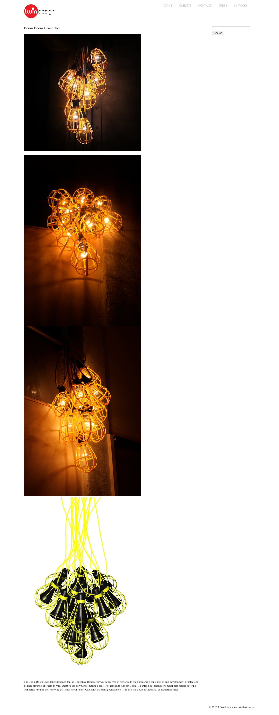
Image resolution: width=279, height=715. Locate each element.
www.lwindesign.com (243, 707)
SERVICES (241, 5)
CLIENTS (185, 5)
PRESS (223, 5)
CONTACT (205, 5)
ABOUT (167, 5)
